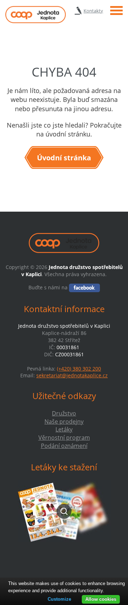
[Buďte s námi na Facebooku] (84, 287)
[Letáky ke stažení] (64, 511)
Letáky (64, 429)
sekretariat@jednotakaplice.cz (72, 375)
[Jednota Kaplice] (35, 14)
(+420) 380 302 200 (79, 368)
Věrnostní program (64, 437)
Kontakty (93, 10)
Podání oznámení (64, 446)
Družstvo (64, 413)
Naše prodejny (64, 421)
